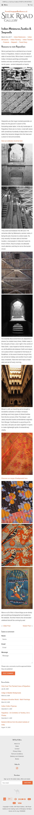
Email (3, 644)
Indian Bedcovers (20, 37)
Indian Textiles (27, 39)
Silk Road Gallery (19, 807)
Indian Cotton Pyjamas (9, 706)
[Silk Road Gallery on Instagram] (17, 768)
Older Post (6, 626)
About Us (17, 744)
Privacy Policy (17, 751)
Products (6, 42)
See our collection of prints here (12, 141)
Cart (31, 5)
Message (4, 652)
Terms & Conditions (17, 754)
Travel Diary (23, 42)
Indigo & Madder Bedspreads (11, 693)
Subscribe (27, 783)
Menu (6, 5)
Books (17, 759)
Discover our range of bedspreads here (14, 478)
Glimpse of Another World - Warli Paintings (15, 699)
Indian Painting (15, 39)
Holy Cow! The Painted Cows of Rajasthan (15, 686)
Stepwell (14, 42)
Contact (17, 749)
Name (3, 636)
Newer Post (27, 626)
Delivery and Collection (17, 756)
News (17, 746)
